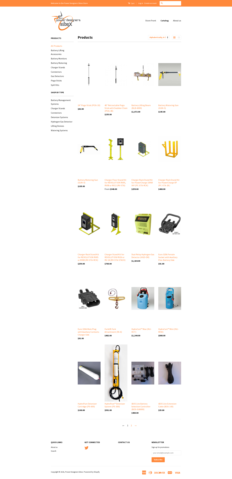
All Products (56, 46)
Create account (150, 3)
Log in (140, 3)
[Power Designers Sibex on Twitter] (86, 448)
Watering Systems (59, 130)
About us (177, 20)
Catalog (165, 20)
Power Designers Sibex (74, 472)
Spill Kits (55, 85)
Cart (132, 3)
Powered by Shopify (92, 472)
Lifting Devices (57, 126)
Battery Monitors (59, 58)
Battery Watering (59, 63)
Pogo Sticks (56, 80)
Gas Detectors (57, 76)
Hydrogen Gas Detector (61, 121)
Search (53, 451)
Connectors (56, 71)
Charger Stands (58, 67)
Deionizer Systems (59, 117)
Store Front (150, 20)
